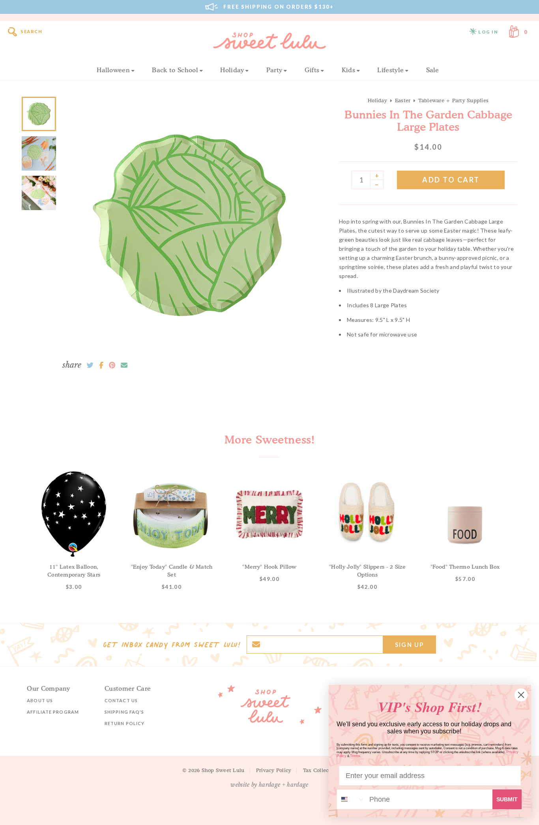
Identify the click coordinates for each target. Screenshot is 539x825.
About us (40, 700)
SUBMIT (507, 799)
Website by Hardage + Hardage (269, 784)
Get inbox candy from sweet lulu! (171, 644)
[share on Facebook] (101, 365)
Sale (432, 70)
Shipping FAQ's (124, 711)
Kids (348, 70)
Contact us (121, 700)
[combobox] (351, 799)
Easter (403, 100)
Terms (355, 756)
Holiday (232, 70)
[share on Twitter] (90, 365)
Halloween (113, 70)
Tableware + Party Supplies (453, 100)
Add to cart (451, 179)
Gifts (312, 70)
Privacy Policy (274, 770)
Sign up (409, 644)
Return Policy (124, 723)
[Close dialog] (521, 695)
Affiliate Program (53, 711)
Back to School (175, 70)
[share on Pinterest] (112, 365)
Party (274, 70)
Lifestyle (390, 70)
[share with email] (124, 365)
